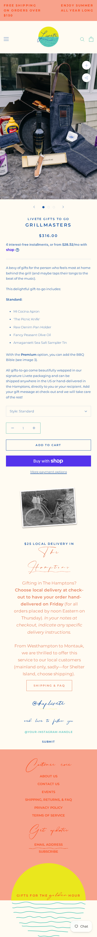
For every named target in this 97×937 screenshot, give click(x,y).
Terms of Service (48, 815)
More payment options (48, 472)
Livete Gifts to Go (48, 219)
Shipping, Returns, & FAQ (48, 800)
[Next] (63, 207)
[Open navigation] (6, 39)
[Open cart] (91, 39)
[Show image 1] (43, 207)
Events (48, 792)
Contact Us (48, 784)
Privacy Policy (48, 808)
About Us (48, 776)
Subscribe (48, 851)
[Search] (82, 39)
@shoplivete (49, 704)
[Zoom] (86, 65)
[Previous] (34, 207)
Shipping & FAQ (49, 685)
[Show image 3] (54, 207)
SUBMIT (48, 741)
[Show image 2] (49, 207)
